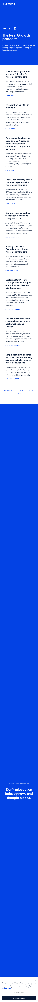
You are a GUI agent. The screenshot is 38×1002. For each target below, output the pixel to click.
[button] (34, 4)
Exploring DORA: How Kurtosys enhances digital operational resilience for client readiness (18, 284)
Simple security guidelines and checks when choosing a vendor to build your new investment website (18, 358)
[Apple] (10, 28)
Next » (19, 393)
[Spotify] (15, 28)
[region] (19, 989)
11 (34, 390)
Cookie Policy (6, 988)
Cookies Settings (19, 992)
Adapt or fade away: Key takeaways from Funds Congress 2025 (17, 216)
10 (32, 390)
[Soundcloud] (4, 28)
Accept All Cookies (19, 998)
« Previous (6, 390)
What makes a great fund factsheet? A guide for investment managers (17, 74)
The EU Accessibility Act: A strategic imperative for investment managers (18, 182)
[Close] (36, 980)
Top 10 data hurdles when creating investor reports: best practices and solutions (18, 322)
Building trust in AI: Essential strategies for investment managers (16, 249)
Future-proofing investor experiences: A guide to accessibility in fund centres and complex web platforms (18, 143)
